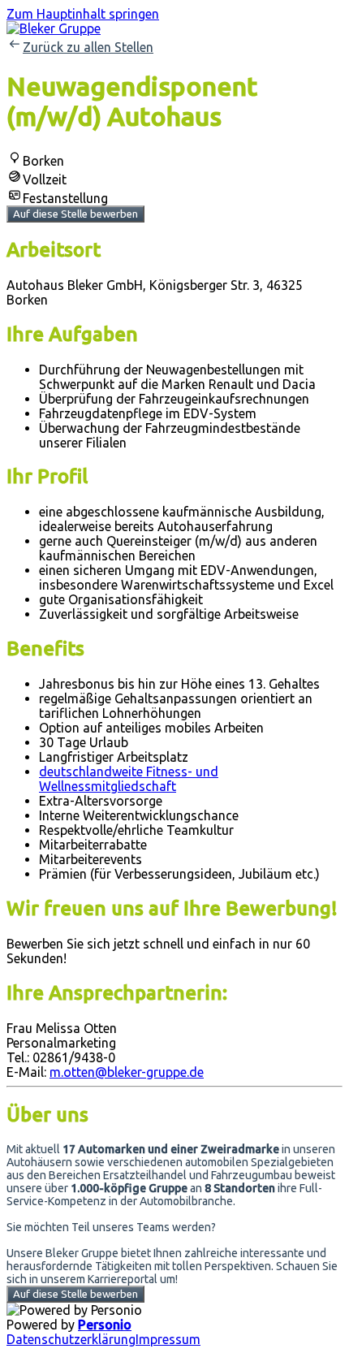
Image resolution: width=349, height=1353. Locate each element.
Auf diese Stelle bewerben (75, 214)
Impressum (168, 1339)
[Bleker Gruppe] (53, 28)
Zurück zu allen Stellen (88, 47)
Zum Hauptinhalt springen (82, 13)
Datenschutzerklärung (71, 1339)
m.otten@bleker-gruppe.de (127, 1072)
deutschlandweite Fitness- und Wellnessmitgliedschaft (128, 778)
